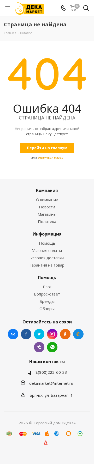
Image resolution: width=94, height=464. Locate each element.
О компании (47, 199)
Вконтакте (13, 334)
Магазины (47, 214)
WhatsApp (52, 347)
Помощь (47, 243)
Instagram (52, 334)
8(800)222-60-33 (51, 372)
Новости (47, 206)
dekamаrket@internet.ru (51, 383)
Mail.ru (78, 334)
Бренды (47, 301)
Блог (47, 286)
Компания (47, 190)
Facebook (26, 334)
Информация (47, 234)
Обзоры (47, 308)
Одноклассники (65, 334)
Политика (47, 221)
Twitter (39, 334)
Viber (39, 347)
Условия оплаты (47, 250)
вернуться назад (50, 157)
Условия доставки (47, 257)
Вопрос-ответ (47, 294)
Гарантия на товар (47, 265)
